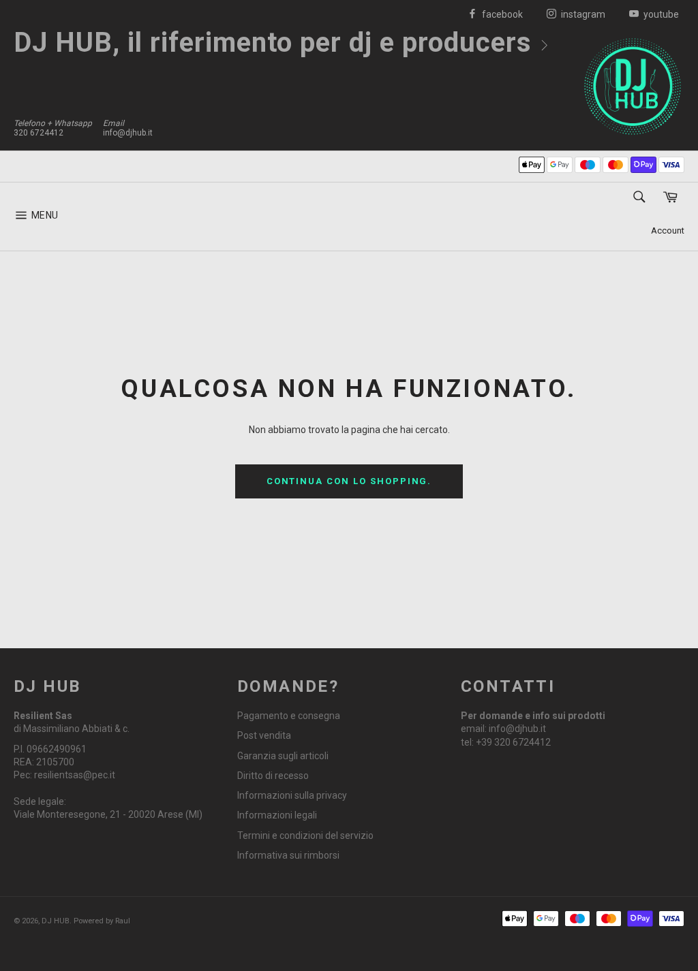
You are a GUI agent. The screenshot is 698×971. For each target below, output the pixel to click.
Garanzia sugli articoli (283, 755)
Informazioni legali (277, 815)
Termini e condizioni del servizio (305, 835)
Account (667, 230)
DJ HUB (56, 921)
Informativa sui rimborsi (288, 855)
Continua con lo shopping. (349, 481)
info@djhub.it (128, 133)
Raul (122, 921)
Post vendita (264, 735)
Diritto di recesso (273, 775)
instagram (582, 14)
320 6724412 (38, 133)
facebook (501, 14)
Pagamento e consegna (288, 715)
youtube (660, 14)
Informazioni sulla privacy (292, 795)
